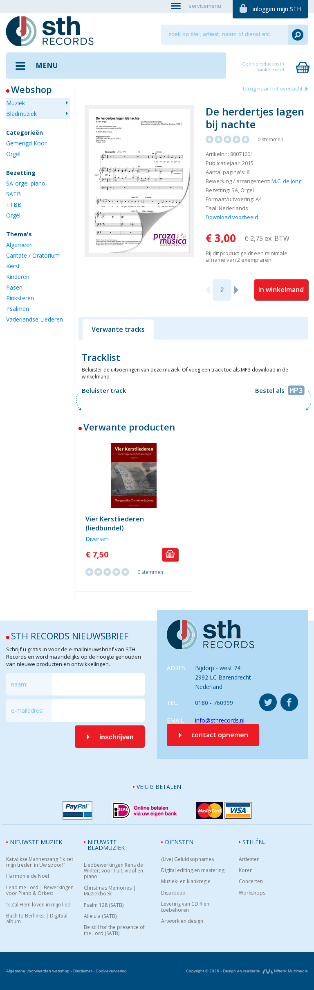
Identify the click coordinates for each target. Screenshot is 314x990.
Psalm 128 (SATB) (103, 905)
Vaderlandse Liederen (34, 319)
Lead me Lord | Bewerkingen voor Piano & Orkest (40, 891)
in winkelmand (281, 289)
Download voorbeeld (232, 217)
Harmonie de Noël (27, 876)
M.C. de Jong (286, 181)
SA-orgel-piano (25, 183)
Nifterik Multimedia (290, 971)
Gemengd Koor (26, 143)
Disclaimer (82, 971)
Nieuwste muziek (36, 842)
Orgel (13, 154)
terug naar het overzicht (273, 88)
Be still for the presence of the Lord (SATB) (114, 930)
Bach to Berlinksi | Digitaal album (36, 919)
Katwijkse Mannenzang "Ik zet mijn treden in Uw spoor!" (39, 862)
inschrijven (116, 737)
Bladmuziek (21, 114)
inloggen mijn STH (277, 9)
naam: (19, 684)
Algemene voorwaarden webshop (38, 971)
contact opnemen (219, 734)
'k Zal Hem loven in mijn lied (38, 905)
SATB (13, 194)
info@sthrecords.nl (219, 720)
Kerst (13, 266)
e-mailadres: (27, 710)
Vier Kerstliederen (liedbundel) (114, 523)
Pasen (14, 287)
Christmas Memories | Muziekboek (110, 891)
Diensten (179, 842)
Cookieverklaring (111, 971)
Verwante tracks (118, 329)
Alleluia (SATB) (100, 916)
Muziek (15, 103)
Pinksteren (20, 298)
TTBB (14, 204)
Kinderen (17, 277)
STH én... (254, 842)
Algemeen (19, 245)
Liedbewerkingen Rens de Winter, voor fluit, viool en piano (113, 871)
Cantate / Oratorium (33, 255)
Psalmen (17, 309)
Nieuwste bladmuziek (106, 845)
